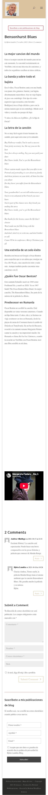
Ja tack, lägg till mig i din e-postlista (21, 672)
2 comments (37, 42)
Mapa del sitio (27, 781)
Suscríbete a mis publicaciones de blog (25, 28)
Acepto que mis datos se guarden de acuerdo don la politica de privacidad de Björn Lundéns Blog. (22, 750)
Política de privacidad (13, 781)
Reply (37, 558)
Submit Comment (29, 679)
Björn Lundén (11, 42)
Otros (30, 42)
